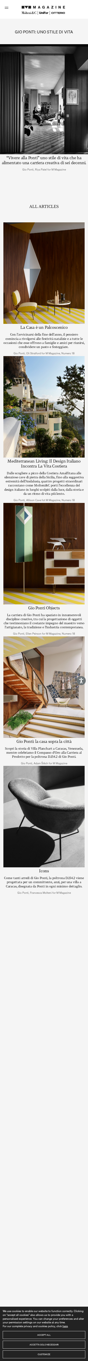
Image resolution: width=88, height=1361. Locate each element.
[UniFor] (44, 13)
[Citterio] (58, 13)
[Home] (44, 6)
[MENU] (7, 7)
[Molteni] (29, 12)
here (65, 1326)
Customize (44, 1354)
